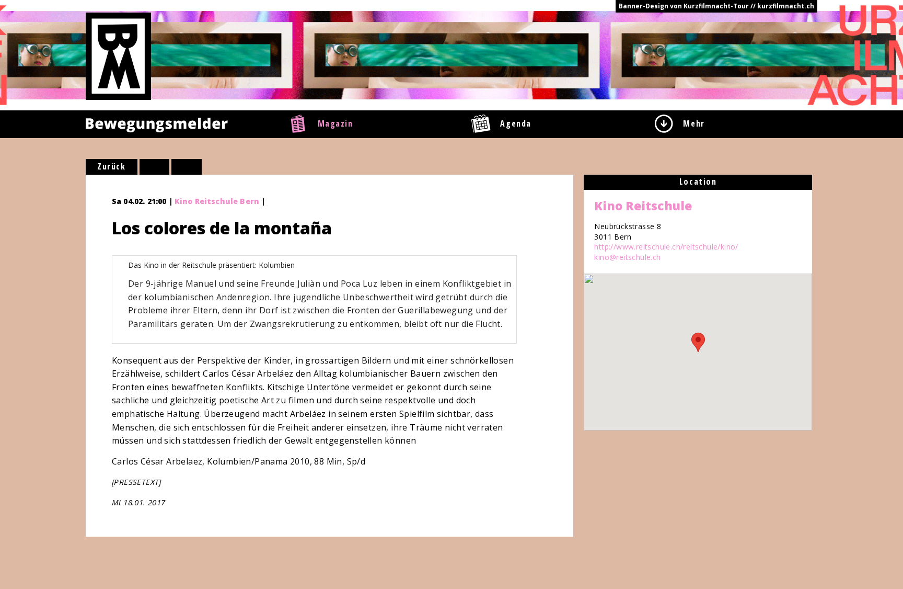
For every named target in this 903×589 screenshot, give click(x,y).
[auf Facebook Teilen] (155, 167)
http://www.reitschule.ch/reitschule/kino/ (666, 247)
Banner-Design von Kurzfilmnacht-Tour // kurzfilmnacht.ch (716, 6)
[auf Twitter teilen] (186, 167)
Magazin (335, 123)
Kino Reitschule (643, 205)
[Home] (118, 55)
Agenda (515, 123)
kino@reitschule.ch (627, 257)
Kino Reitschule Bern (217, 201)
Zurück (111, 166)
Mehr (693, 123)
